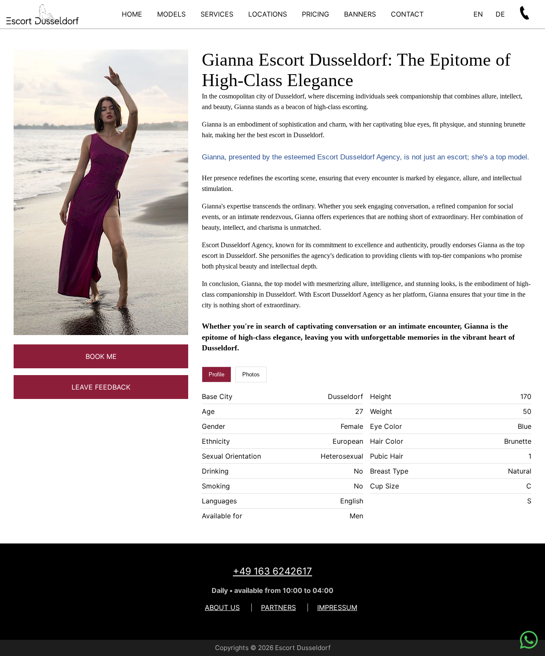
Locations (267, 14)
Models (171, 14)
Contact (407, 14)
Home (132, 14)
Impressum (337, 607)
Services (217, 14)
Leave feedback (101, 387)
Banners (360, 14)
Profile (216, 374)
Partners (278, 607)
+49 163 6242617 (272, 571)
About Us (222, 607)
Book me (101, 356)
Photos (251, 374)
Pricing (315, 14)
